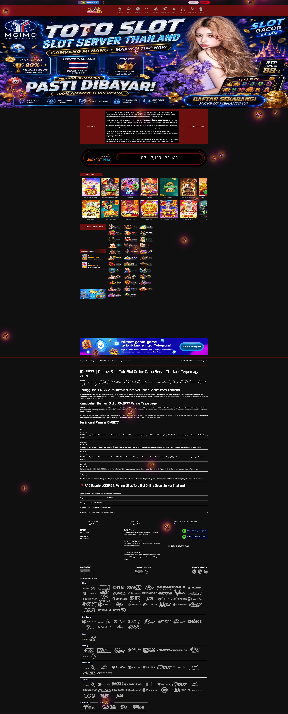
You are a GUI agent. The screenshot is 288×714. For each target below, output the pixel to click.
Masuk (193, 2)
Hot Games (120, 12)
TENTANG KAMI (101, 361)
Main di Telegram (93, 2)
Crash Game (165, 12)
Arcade (174, 12)
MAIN (92, 187)
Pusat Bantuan (112, 361)
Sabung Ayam (192, 12)
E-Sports (183, 12)
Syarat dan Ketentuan (126, 361)
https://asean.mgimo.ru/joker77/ (197, 531)
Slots (129, 12)
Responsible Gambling (87, 361)
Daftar (204, 2)
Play (107, 160)
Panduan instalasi (232, 323)
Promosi (201, 12)
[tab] (115, 227)
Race (146, 12)
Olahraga (156, 12)
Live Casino (138, 12)
